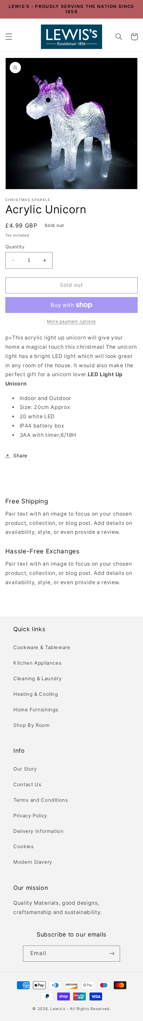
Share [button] (20, 456)
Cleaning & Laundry (37, 679)
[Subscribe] (111, 953)
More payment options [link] (71, 321)
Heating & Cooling (35, 694)
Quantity (15, 246)
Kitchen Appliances (37, 663)
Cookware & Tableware (42, 647)
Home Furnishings (36, 710)
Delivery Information (38, 831)
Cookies (23, 846)
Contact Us (27, 785)
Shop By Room (31, 725)
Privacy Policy (30, 816)
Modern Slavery (32, 862)
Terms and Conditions (40, 800)
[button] (8, 36)
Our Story (25, 769)
